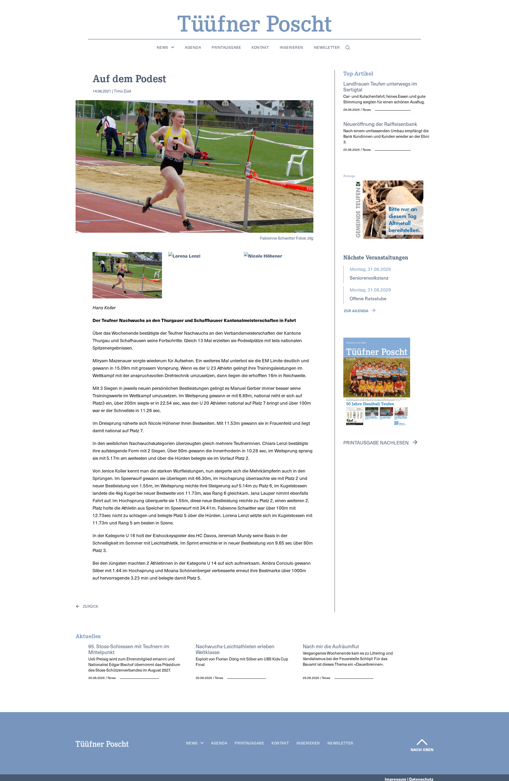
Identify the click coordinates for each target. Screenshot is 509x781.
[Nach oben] (422, 742)
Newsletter (327, 47)
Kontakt (260, 47)
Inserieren (291, 47)
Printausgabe (226, 47)
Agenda (193, 47)
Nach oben (422, 749)
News (162, 47)
